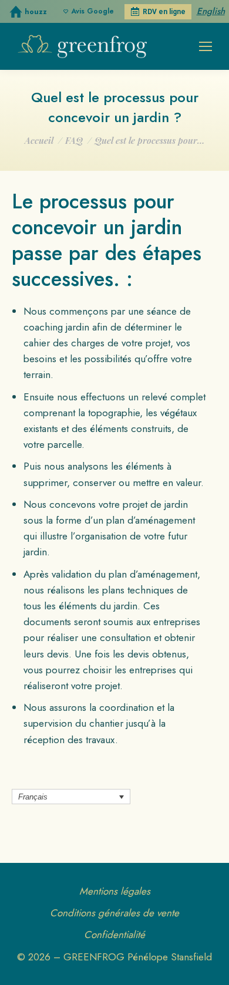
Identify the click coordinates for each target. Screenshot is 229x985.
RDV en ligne (164, 12)
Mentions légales (114, 891)
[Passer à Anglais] (211, 12)
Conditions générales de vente (114, 913)
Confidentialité (114, 934)
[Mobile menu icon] (205, 46)
